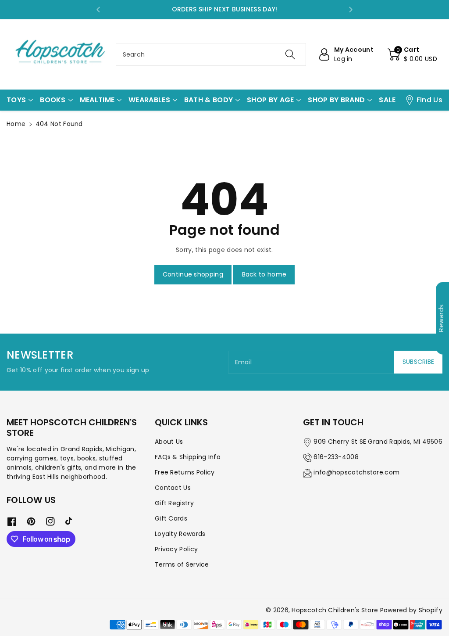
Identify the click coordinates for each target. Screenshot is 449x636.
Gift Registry (174, 503)
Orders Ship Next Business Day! (225, 9)
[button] (412, 54)
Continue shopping (193, 274)
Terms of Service (182, 564)
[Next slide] (350, 9)
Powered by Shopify (411, 610)
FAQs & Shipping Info (188, 457)
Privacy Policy (176, 549)
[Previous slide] (98, 9)
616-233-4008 (336, 457)
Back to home (264, 274)
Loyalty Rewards (180, 533)
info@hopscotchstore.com (356, 472)
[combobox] (211, 54)
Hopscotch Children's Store (335, 610)
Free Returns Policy (185, 472)
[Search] (290, 54)
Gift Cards (171, 518)
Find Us (429, 100)
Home (16, 123)
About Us (169, 441)
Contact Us (173, 487)
